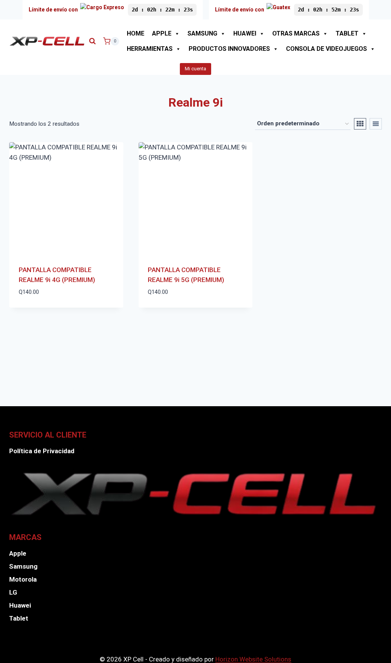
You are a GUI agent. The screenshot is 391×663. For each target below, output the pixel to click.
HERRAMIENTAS (150, 48)
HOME (135, 33)
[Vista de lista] (376, 124)
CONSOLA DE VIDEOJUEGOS (326, 48)
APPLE (161, 33)
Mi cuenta (195, 68)
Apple (17, 553)
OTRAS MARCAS (296, 33)
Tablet (18, 618)
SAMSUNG (202, 33)
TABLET (347, 33)
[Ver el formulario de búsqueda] (92, 41)
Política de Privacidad (41, 451)
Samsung (23, 566)
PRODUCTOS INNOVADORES (229, 48)
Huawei (20, 605)
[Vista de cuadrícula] (360, 124)
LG (13, 592)
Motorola (23, 579)
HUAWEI (244, 33)
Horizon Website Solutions (253, 659)
